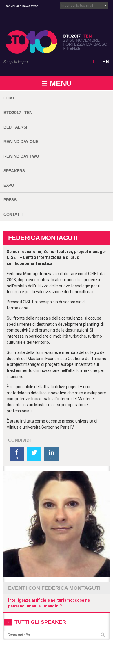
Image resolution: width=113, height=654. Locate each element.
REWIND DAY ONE (20, 141)
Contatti (13, 214)
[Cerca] (102, 634)
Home (9, 98)
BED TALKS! (15, 127)
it (95, 62)
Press (10, 199)
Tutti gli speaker (40, 622)
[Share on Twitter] (34, 454)
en (106, 62)
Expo (8, 185)
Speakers (14, 170)
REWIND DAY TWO (21, 156)
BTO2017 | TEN (17, 112)
